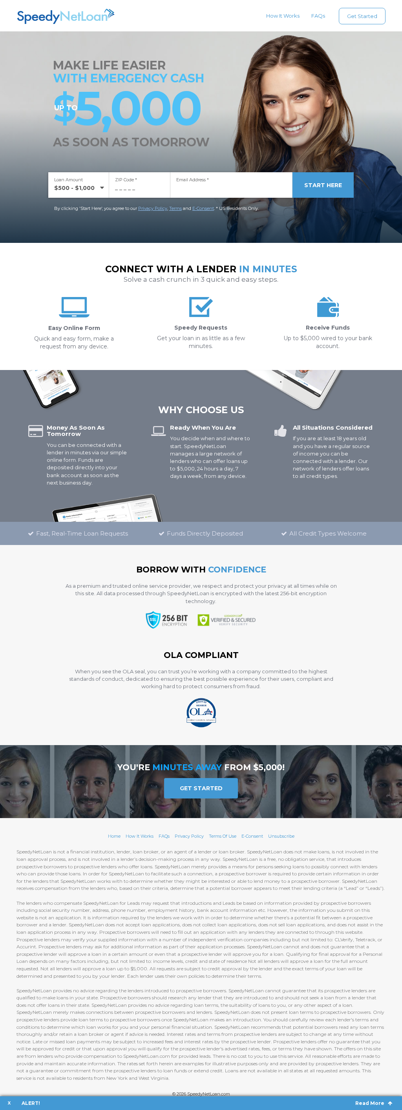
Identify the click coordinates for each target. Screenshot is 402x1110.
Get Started (362, 16)
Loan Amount (68, 179)
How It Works (283, 16)
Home (114, 836)
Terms (175, 208)
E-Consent (203, 208)
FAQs (318, 16)
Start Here (323, 185)
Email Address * (192, 179)
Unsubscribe (281, 836)
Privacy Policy (152, 208)
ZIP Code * (126, 179)
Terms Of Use (222, 836)
